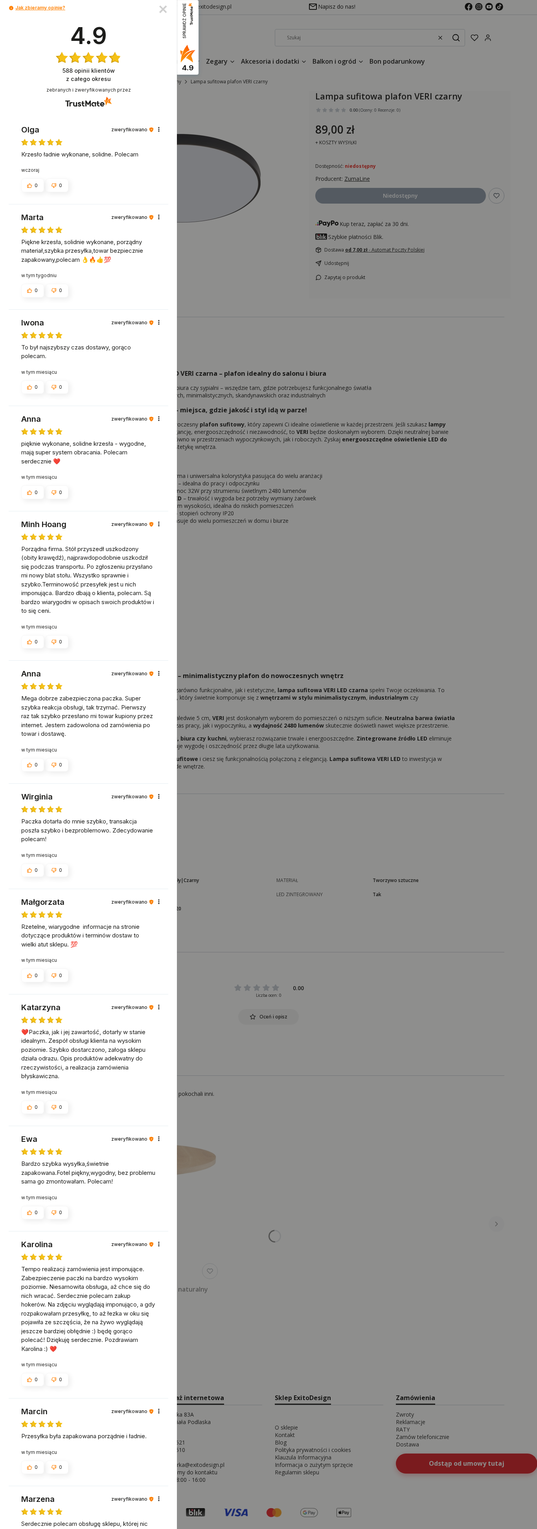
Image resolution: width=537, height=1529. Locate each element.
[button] (11, 8)
